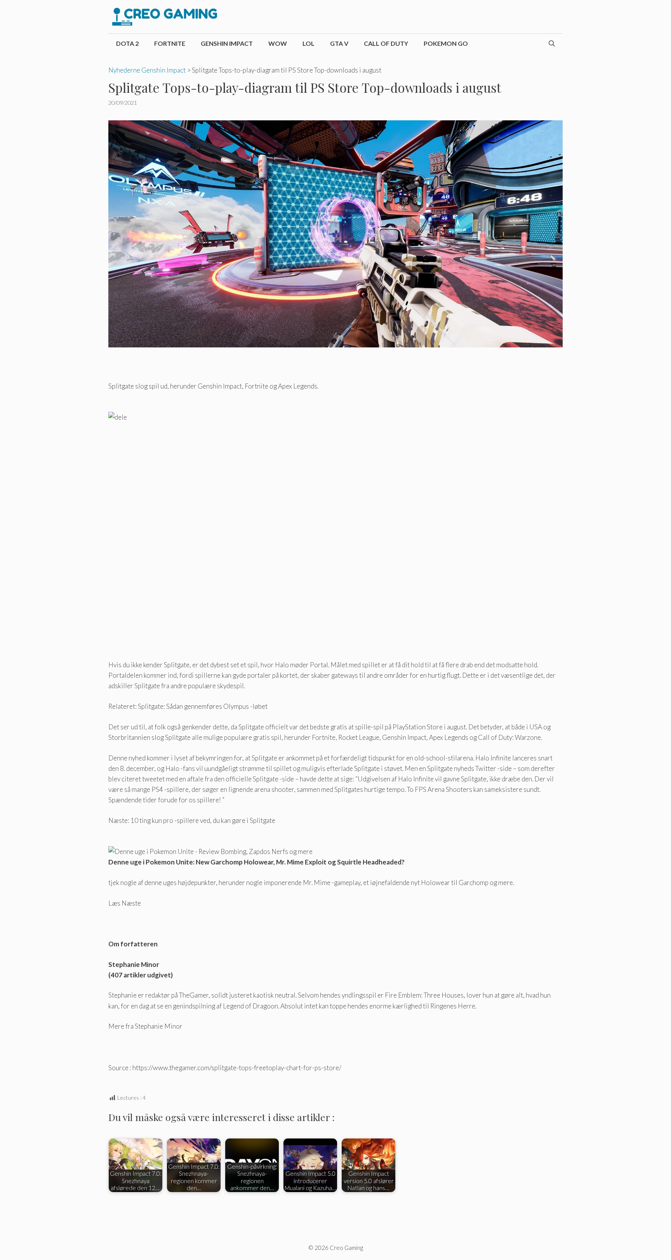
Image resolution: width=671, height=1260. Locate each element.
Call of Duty (386, 43)
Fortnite (169, 43)
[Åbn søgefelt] (552, 43)
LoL (308, 43)
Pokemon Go (446, 43)
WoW (277, 43)
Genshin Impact (227, 43)
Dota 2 (127, 43)
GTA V (339, 43)
